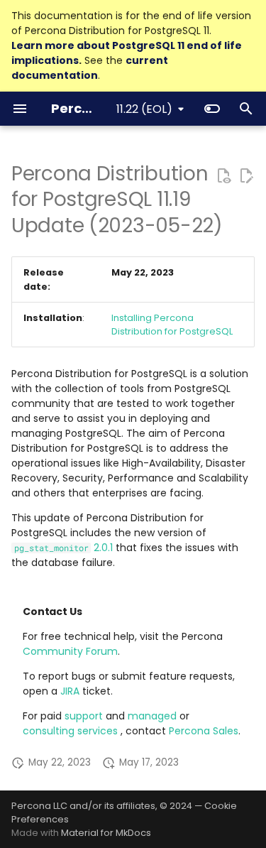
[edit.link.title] (246, 175)
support (85, 716)
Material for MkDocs (106, 833)
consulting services (72, 731)
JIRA (69, 691)
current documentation (89, 67)
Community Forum (70, 651)
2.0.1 (63, 547)
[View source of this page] (223, 175)
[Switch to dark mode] (212, 108)
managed (153, 716)
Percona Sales (203, 731)
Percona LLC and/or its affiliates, (85, 806)
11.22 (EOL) (144, 109)
